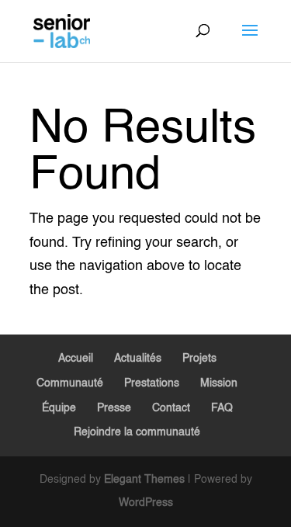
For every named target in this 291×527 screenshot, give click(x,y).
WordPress (146, 503)
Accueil (75, 358)
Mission (218, 383)
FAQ (222, 408)
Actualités (137, 358)
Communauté (69, 383)
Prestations (151, 383)
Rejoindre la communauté (137, 432)
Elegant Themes (144, 479)
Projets (199, 358)
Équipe (59, 408)
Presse (114, 408)
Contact (171, 408)
